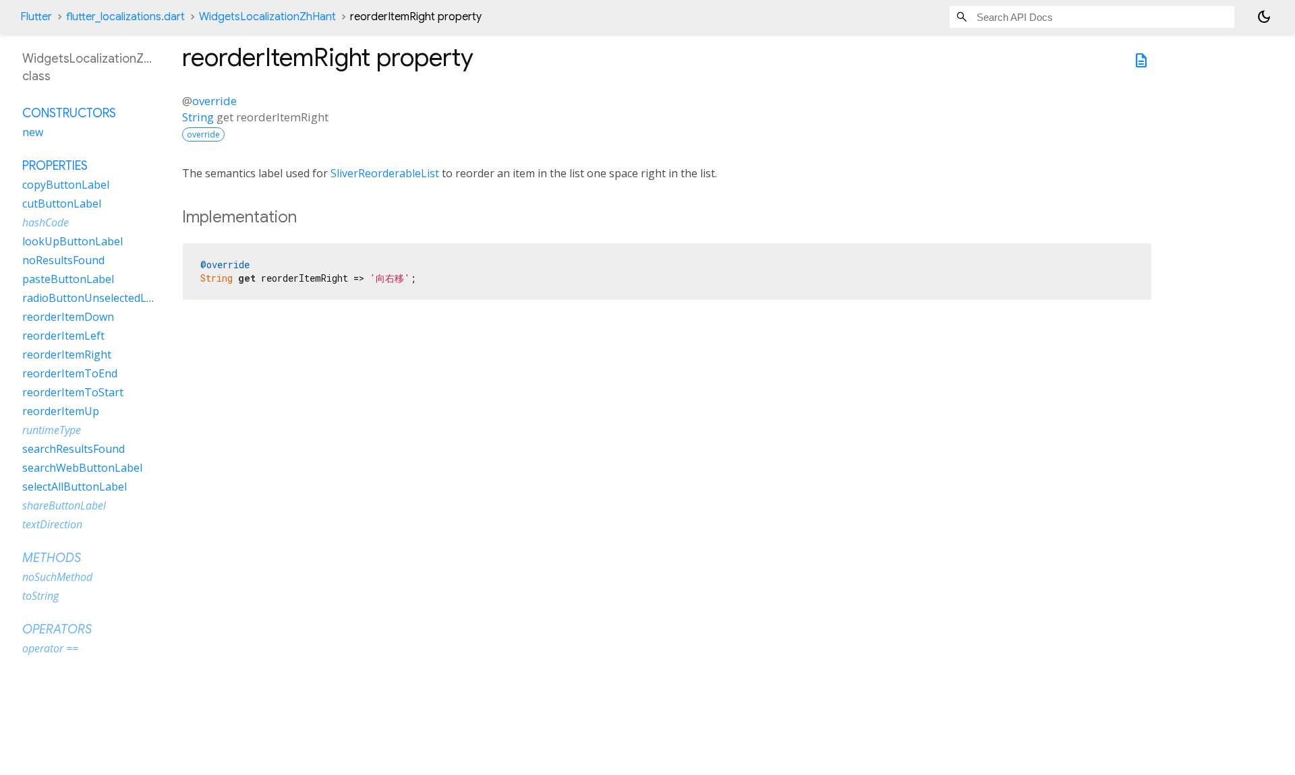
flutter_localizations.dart (125, 17)
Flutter (36, 17)
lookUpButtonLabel (72, 241)
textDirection (52, 524)
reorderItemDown (68, 316)
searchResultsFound (73, 448)
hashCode (45, 222)
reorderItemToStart (72, 392)
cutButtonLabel (61, 203)
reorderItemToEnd (69, 373)
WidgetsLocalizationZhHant (267, 17)
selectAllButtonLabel (74, 486)
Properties (55, 165)
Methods (51, 558)
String (198, 117)
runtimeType (51, 430)
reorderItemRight (66, 354)
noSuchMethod (57, 576)
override (214, 100)
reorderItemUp (60, 411)
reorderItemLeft (63, 335)
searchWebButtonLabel (82, 467)
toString (40, 595)
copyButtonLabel (65, 184)
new (32, 132)
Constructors (69, 113)
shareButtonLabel (64, 505)
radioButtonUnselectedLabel (95, 297)
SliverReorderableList (384, 173)
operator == (50, 648)
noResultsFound (63, 260)
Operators (57, 629)
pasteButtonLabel (68, 279)
